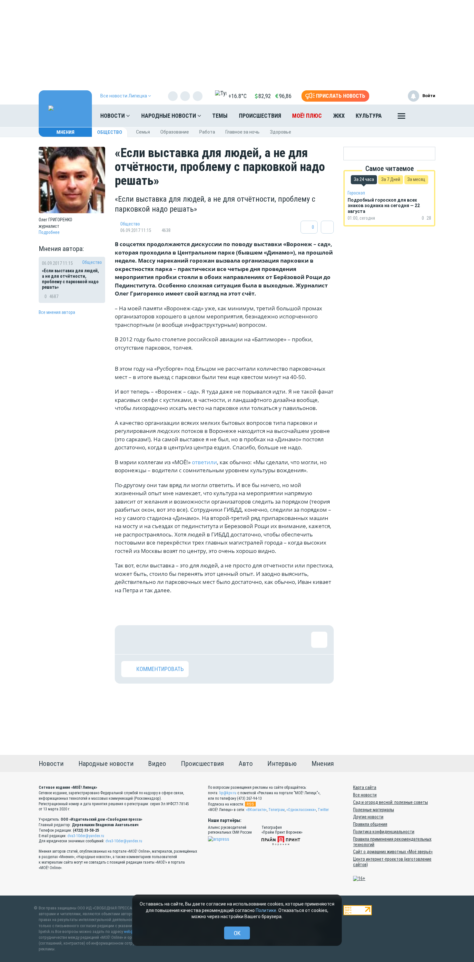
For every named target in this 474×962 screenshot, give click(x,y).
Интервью (282, 763)
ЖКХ (339, 115)
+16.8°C (237, 96)
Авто (246, 763)
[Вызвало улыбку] (150, 640)
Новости (113, 115)
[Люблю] (171, 640)
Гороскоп (356, 192)
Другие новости (368, 816)
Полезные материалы (373, 809)
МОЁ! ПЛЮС (307, 115)
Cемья (143, 132)
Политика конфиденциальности (383, 831)
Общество (109, 132)
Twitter (323, 809)
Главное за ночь (242, 132)
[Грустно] (213, 640)
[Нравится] (129, 640)
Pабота (207, 132)
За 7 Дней (390, 179)
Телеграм (276, 809)
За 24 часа (364, 179)
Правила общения (370, 824)
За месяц (416, 179)
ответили (204, 462)
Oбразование (174, 132)
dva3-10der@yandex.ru (85, 836)
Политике (266, 910)
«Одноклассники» (301, 809)
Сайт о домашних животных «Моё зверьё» (393, 851)
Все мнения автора (57, 312)
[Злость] (234, 640)
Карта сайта (364, 787)
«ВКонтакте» (256, 809)
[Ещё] (401, 117)
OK (237, 933)
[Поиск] (424, 116)
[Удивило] (192, 640)
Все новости (365, 794)
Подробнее (49, 232)
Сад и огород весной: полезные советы (390, 802)
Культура (369, 115)
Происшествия (260, 115)
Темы (220, 115)
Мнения (65, 132)
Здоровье (280, 132)
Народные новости (169, 115)
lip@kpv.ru (227, 793)
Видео (157, 763)
